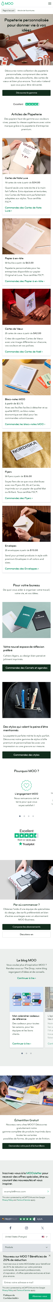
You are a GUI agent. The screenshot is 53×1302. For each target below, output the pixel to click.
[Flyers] (26, 450)
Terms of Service (23, 1200)
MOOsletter (34, 1173)
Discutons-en (26, 934)
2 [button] (24, 816)
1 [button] (20, 816)
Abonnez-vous (39, 1296)
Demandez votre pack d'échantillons (26, 1146)
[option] (26, 797)
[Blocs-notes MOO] (26, 377)
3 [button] (28, 816)
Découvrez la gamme (26, 92)
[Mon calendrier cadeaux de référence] (26, 999)
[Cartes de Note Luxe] (26, 156)
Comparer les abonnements (26, 926)
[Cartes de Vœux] (26, 307)
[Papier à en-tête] (26, 236)
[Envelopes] (26, 524)
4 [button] (33, 816)
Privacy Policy (7, 1200)
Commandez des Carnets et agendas (26, 667)
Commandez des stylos (26, 754)
